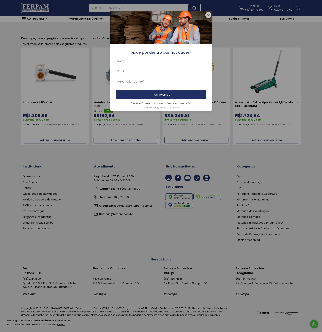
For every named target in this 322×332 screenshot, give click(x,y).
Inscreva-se (161, 94)
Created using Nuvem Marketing (161, 107)
